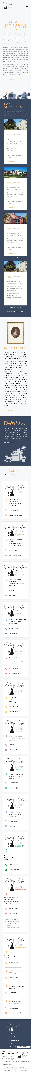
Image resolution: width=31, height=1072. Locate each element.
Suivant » (19, 258)
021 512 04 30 (13, 865)
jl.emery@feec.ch (14, 869)
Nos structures (14, 1040)
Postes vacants (14, 1046)
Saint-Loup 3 (8, 858)
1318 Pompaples (9, 860)
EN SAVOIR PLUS (11, 161)
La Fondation (13, 1037)
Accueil (11, 1033)
